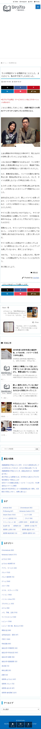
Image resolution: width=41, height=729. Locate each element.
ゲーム (6, 581)
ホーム (5, 63)
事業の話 (13, 63)
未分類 (5, 666)
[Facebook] (20, 87)
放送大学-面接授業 (9, 661)
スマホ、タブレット (10, 590)
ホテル (5, 608)
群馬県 (17, 526)
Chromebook (26, 508)
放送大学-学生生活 (10, 652)
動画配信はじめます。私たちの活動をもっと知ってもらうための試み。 (25, 424)
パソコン (7, 595)
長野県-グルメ (8, 684)
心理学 (23, 522)
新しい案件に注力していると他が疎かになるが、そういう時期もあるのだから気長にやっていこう (25, 387)
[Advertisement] (20, 36)
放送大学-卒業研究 (9, 648)
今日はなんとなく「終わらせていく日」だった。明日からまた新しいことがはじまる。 (25, 406)
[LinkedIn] (7, 91)
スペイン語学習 (10, 518)
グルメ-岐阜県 (8, 577)
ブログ (28, 518)
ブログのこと (8, 603)
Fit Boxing (8, 511)
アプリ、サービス (9, 568)
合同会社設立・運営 (10, 635)
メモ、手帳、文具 (9, 612)
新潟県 (34, 522)
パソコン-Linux (8, 599)
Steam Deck (9, 515)
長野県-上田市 (9, 529)
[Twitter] (7, 87)
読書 (5, 675)
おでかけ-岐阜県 (8, 563)
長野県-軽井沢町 (10, 533)
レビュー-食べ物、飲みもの (12, 626)
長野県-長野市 (29, 533)
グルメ (6, 572)
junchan (36, 278)
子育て (6, 639)
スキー (5, 586)
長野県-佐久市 (8, 688)
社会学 (6, 526)
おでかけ (6, 559)
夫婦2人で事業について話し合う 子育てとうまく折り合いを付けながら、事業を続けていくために (25, 369)
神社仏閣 (6, 670)
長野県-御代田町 (9, 692)
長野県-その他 (31, 526)
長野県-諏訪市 (28, 529)
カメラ (28, 515)
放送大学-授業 (8, 657)
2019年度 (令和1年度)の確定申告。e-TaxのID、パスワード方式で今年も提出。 (25, 352)
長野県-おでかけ (9, 679)
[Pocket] (20, 91)
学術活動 (6, 644)
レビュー (7, 621)
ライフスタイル (9, 617)
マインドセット (9, 522)
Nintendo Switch (26, 511)
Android (7, 508)
